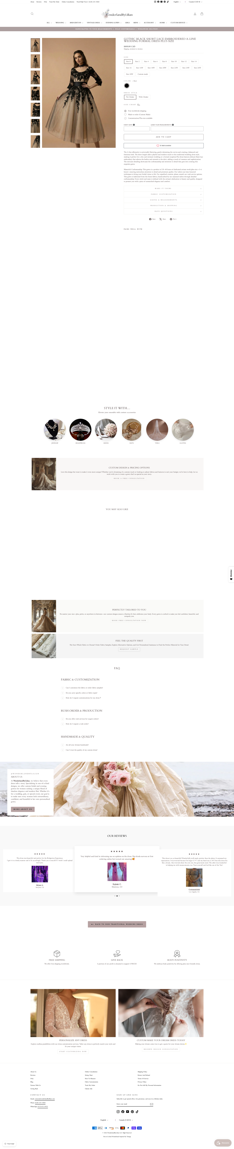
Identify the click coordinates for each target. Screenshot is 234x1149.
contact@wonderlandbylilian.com (45, 1099)
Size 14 (194, 61)
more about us (23, 809)
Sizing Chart (89, 1075)
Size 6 (155, 61)
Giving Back (34, 1088)
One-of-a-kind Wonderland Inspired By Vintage (117, 1136)
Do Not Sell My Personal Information (149, 1085)
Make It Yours (163, 188)
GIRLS (127, 23)
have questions (164, 211)
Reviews (39, 2)
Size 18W (151, 68)
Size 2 (137, 61)
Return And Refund (144, 1075)
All (48, 23)
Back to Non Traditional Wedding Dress (118, 924)
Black (126, 85)
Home (162, 23)
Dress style (130, 93)
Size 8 (164, 61)
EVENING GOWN (113, 23)
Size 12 (184, 61)
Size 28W (129, 74)
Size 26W (197, 68)
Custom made (143, 74)
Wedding (60, 23)
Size (126, 57)
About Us (33, 1072)
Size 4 (146, 61)
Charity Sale (88, 1088)
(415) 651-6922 (43, 1106)
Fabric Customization (163, 194)
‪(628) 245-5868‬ (40, 1103)
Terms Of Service (143, 1078)
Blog (31, 1082)
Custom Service (178, 23)
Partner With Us (35, 1085)
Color (130, 81)
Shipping (126, 49)
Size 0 (128, 61)
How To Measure (90, 1078)
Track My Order (54, 2)
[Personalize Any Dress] (73, 1013)
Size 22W (174, 68)
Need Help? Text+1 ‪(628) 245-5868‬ (88, 2)
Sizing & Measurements (163, 200)
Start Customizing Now (73, 1051)
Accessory (149, 23)
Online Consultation (68, 2)
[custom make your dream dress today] (161, 1013)
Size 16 (129, 68)
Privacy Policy (142, 1082)
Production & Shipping (163, 205)
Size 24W (185, 68)
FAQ (45, 2)
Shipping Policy (142, 1072)
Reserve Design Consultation (161, 1049)
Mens (135, 23)
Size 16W (139, 68)
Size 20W (162, 68)
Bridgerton (75, 23)
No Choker (130, 97)
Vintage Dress (93, 23)
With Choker (143, 97)
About (32, 2)
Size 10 (174, 61)
